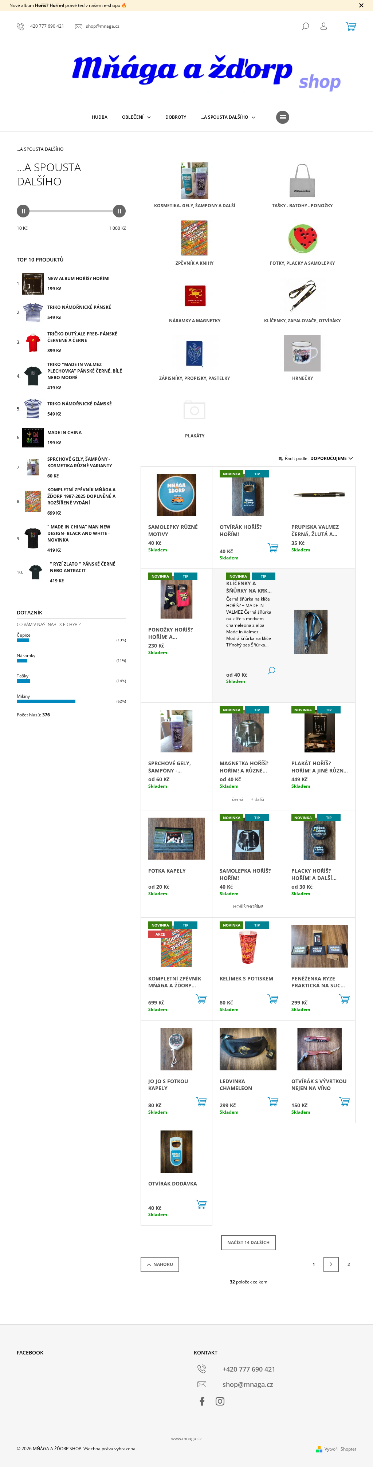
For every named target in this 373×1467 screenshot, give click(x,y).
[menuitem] (100, 117)
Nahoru (163, 1264)
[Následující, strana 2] (331, 1264)
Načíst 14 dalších (248, 1242)
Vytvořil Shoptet (340, 1449)
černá (238, 799)
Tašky (22, 676)
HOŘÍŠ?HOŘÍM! (248, 907)
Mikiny (23, 696)
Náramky (26, 655)
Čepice (24, 635)
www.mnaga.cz (186, 1438)
